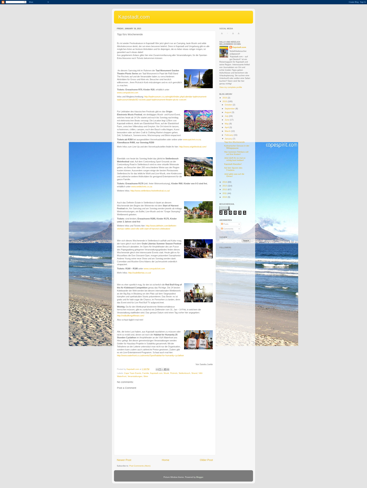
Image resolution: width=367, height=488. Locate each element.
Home (165, 459)
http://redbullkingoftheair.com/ (130, 315)
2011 (224, 193)
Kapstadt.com (134, 17)
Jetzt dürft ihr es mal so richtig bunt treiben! (234, 159)
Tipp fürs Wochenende (234, 142)
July (227, 116)
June (227, 120)
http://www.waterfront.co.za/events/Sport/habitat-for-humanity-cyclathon (150, 355)
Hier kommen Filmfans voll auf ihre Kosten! (236, 153)
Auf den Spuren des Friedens (233, 169)
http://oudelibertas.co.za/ (139, 273)
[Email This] (157, 369)
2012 (225, 189)
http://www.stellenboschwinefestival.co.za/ (150, 191)
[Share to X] (162, 369)
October (229, 105)
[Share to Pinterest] (168, 369)
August (228, 112)
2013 (225, 186)
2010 (225, 197)
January (229, 139)
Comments (228, 229)
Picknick (173, 373)
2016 (225, 98)
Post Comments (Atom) (140, 466)
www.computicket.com (127, 92)
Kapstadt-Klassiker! (233, 164)
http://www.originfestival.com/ (192, 147)
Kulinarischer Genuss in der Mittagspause (236, 147)
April (227, 127)
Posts (225, 224)
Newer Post (124, 459)
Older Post (206, 459)
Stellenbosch (184, 373)
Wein (146, 376)
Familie (145, 373)
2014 (225, 182)
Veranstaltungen (135, 376)
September (230, 109)
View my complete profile (230, 87)
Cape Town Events (132, 373)
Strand (194, 373)
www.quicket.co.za (192, 139)
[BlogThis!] (159, 369)
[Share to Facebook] (165, 369)
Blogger (199, 477)
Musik (166, 373)
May (227, 124)
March (228, 131)
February (229, 135)
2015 (225, 101)
